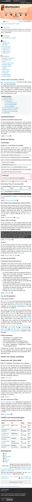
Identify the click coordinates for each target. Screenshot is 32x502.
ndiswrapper (13, 289)
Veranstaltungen (6, 74)
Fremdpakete (5, 178)
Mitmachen (16, 16)
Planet (26, 13)
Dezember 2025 (6, 46)
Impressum (16, 495)
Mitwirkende (7, 112)
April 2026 (4, 44)
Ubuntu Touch (5, 69)
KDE (6, 378)
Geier (5, 453)
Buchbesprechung (6, 60)
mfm (5, 455)
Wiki (16, 13)
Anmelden (22, 2)
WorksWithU (8, 293)
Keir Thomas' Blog (13, 327)
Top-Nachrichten (8, 98)
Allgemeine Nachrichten (8, 58)
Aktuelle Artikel (6, 43)
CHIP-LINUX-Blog (10, 326)
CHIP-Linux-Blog (7, 301)
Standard (7, 397)
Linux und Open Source (8, 63)
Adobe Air (17, 148)
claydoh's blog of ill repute (22, 249)
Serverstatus (22, 495)
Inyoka (7, 489)
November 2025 (6, 48)
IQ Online (7, 136)
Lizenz (2, 495)
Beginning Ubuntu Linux (10, 313)
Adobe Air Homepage (19, 181)
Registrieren (28, 2)
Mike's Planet (8, 181)
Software (4, 68)
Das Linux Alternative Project (8, 402)
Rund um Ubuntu (6, 66)
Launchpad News (9, 217)
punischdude (7, 456)
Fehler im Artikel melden (25, 478)
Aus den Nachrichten (11, 103)
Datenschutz (11, 495)
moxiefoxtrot (25, 327)
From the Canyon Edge (10, 200)
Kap (18, 430)
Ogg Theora (26, 213)
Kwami (4, 61)
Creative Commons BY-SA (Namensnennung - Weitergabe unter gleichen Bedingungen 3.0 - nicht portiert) (16, 469)
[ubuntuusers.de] (10, 8)
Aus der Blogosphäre (11, 104)
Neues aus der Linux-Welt (10, 109)
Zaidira (6, 461)
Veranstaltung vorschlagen (9, 38)
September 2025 (6, 51)
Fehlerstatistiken (10, 106)
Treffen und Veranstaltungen (11, 111)
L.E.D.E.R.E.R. (15, 435)
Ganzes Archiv (6, 53)
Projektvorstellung (6, 64)
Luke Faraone (8, 239)
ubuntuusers (5, 73)
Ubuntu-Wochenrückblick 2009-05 (12, 23)
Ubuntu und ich (6, 71)
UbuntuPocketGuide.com (18, 304)
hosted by (3, 1)
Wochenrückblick (6, 76)
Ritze (5, 458)
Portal (6, 13)
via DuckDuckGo (27, 21)
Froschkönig (14, 447)
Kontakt (6, 495)
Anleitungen (9, 101)
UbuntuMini (7, 414)
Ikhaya (20, 13)
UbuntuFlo (6, 460)
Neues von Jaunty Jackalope (11, 108)
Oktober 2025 (5, 49)
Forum (11, 13)
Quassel (20, 253)
